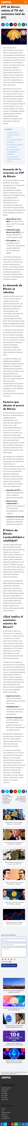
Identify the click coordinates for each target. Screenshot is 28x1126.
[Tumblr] (23, 24)
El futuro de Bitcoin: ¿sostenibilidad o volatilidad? (14, 152)
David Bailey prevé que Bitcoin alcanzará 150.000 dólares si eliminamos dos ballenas (7, 799)
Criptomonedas (5, 1112)
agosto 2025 (4, 1090)
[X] (11, 24)
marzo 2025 (4, 1099)
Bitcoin (3, 1108)
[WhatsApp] (19, 24)
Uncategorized (5, 1118)
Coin (2, 1110)
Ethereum (4, 1114)
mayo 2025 (4, 1095)
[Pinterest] (15, 24)
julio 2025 (4, 1091)
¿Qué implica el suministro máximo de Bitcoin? (14, 159)
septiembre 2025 (6, 1088)
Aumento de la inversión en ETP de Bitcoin (13, 135)
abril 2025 (4, 1097)
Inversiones (4, 1116)
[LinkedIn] (23, 1124)
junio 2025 (4, 1093)
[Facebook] (3, 24)
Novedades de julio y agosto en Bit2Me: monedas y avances (20, 799)
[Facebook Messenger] (7, 24)
